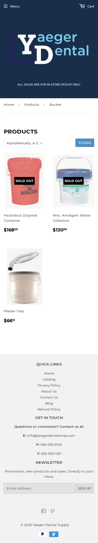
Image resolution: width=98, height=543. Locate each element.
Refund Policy (49, 409)
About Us (49, 391)
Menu (15, 6)
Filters (85, 143)
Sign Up (84, 488)
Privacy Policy (49, 385)
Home (9, 104)
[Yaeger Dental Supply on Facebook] (43, 512)
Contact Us (49, 397)
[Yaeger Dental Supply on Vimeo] (52, 512)
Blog (49, 403)
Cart (90, 6)
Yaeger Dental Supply (51, 525)
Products (31, 104)
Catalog (49, 379)
